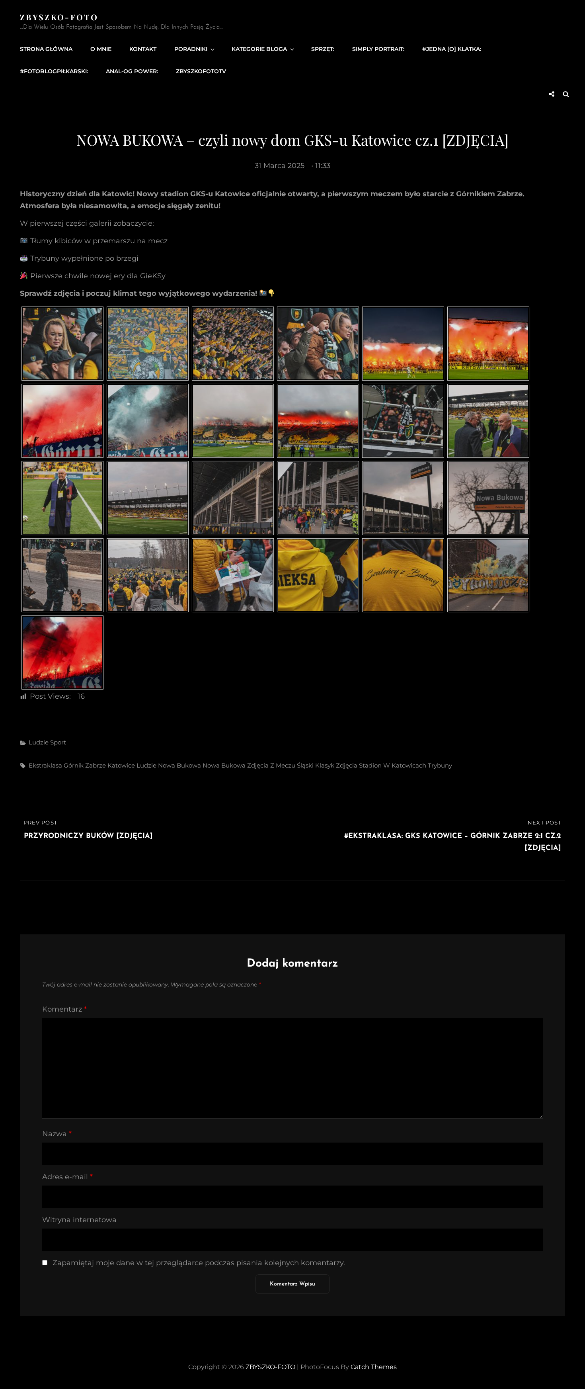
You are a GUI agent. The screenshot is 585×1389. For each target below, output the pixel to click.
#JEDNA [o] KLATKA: (451, 49)
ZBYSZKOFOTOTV (201, 71)
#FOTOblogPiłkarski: (54, 71)
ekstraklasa (45, 765)
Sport (58, 742)
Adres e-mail (67, 1176)
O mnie (100, 49)
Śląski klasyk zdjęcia (327, 765)
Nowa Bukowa (179, 765)
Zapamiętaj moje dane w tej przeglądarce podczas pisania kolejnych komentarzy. (199, 1262)
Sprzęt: (322, 49)
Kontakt (142, 49)
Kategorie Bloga (259, 49)
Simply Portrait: (378, 49)
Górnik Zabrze (85, 765)
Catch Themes (374, 1367)
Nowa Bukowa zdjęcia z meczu (249, 765)
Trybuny (440, 765)
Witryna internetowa (79, 1219)
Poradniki (190, 49)
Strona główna (46, 49)
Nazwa (57, 1133)
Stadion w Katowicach (392, 765)
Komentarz (64, 1009)
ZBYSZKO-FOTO (59, 17)
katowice (121, 765)
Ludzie (39, 742)
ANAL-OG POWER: (132, 71)
